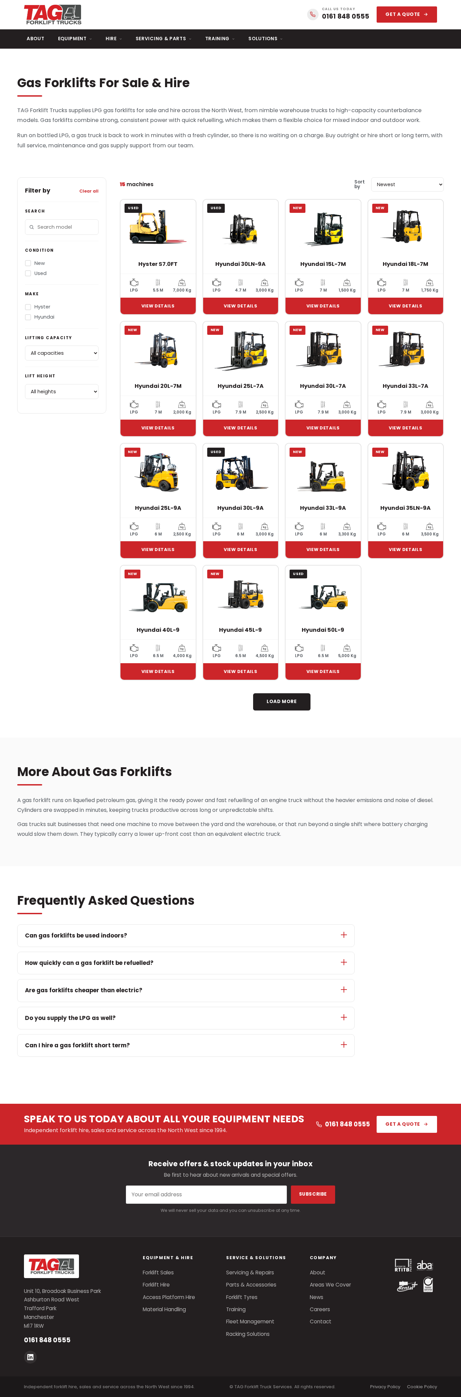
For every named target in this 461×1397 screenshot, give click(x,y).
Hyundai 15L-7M (323, 264)
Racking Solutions (248, 1334)
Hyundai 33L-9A (323, 508)
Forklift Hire (156, 1284)
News (316, 1297)
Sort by (359, 184)
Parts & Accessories (251, 1284)
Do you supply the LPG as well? (70, 1018)
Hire (111, 38)
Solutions (262, 38)
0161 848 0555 (347, 1124)
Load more (282, 701)
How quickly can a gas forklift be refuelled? (89, 963)
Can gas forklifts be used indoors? (76, 935)
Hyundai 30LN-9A (240, 264)
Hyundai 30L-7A (323, 386)
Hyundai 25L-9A (158, 508)
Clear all (89, 191)
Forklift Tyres (241, 1297)
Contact (320, 1321)
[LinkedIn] (30, 1357)
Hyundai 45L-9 (240, 630)
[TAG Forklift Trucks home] (52, 14)
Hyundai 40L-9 (158, 630)
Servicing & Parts (161, 38)
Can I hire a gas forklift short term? (77, 1045)
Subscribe (313, 1194)
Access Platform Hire (169, 1297)
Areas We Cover (330, 1284)
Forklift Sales (158, 1272)
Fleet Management (250, 1321)
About (36, 38)
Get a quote (402, 14)
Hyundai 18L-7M (405, 264)
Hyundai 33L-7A (405, 386)
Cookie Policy (422, 1386)
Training (217, 38)
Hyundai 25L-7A (241, 386)
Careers (320, 1309)
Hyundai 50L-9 (323, 630)
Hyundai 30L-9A (240, 508)
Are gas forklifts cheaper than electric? (83, 990)
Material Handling (164, 1309)
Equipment (72, 38)
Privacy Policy (385, 1386)
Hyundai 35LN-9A (405, 508)
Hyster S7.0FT (158, 264)
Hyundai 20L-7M (158, 386)
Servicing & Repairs (250, 1272)
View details (158, 306)
